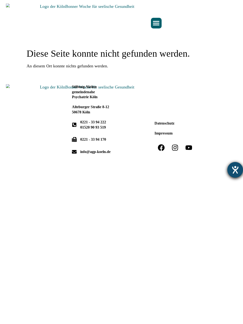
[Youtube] (189, 147)
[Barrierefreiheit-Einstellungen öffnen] (235, 170)
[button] (156, 23)
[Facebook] (161, 147)
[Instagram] (175, 147)
